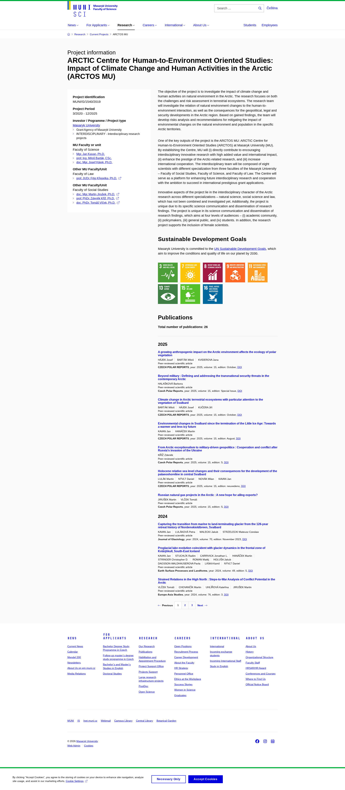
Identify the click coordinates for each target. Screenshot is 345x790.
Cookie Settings (75, 781)
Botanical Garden (166, 720)
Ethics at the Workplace (187, 679)
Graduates (180, 695)
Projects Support (148, 671)
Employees (270, 25)
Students (249, 25)
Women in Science (185, 689)
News (72, 638)
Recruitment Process (186, 651)
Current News (75, 646)
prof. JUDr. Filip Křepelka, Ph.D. (96, 178)
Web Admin (73, 745)
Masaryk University (86, 125)
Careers (182, 638)
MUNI (70, 720)
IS (78, 720)
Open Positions (183, 646)
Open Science (147, 691)
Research (148, 638)
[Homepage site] (92, 9)
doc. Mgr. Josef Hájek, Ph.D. (94, 162)
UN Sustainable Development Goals (240, 249)
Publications (145, 651)
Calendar (72, 651)
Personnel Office (183, 673)
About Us (255, 638)
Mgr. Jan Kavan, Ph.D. (90, 154)
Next (200, 605)
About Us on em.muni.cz (81, 668)
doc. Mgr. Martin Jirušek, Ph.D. (95, 194)
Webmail (106, 720)
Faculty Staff (253, 662)
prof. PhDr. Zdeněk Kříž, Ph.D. (95, 198)
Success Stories (183, 684)
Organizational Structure (259, 657)
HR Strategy (181, 668)
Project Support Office (151, 666)
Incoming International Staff (225, 660)
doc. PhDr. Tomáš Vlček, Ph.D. (95, 202)
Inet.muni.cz (90, 720)
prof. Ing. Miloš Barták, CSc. (94, 158)
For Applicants (114, 636)
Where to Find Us (256, 679)
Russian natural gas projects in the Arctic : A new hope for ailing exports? (208, 494)
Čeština (272, 8)
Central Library (144, 720)
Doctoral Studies (112, 673)
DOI (239, 367)
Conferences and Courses (260, 673)
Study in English (219, 666)
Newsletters (74, 662)
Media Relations (76, 673)
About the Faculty (184, 662)
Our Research (147, 646)
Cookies (88, 745)
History (250, 651)
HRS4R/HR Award (256, 668)
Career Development (186, 657)
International (225, 638)
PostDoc (143, 686)
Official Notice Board (257, 684)
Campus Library (123, 720)
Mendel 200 (74, 657)
